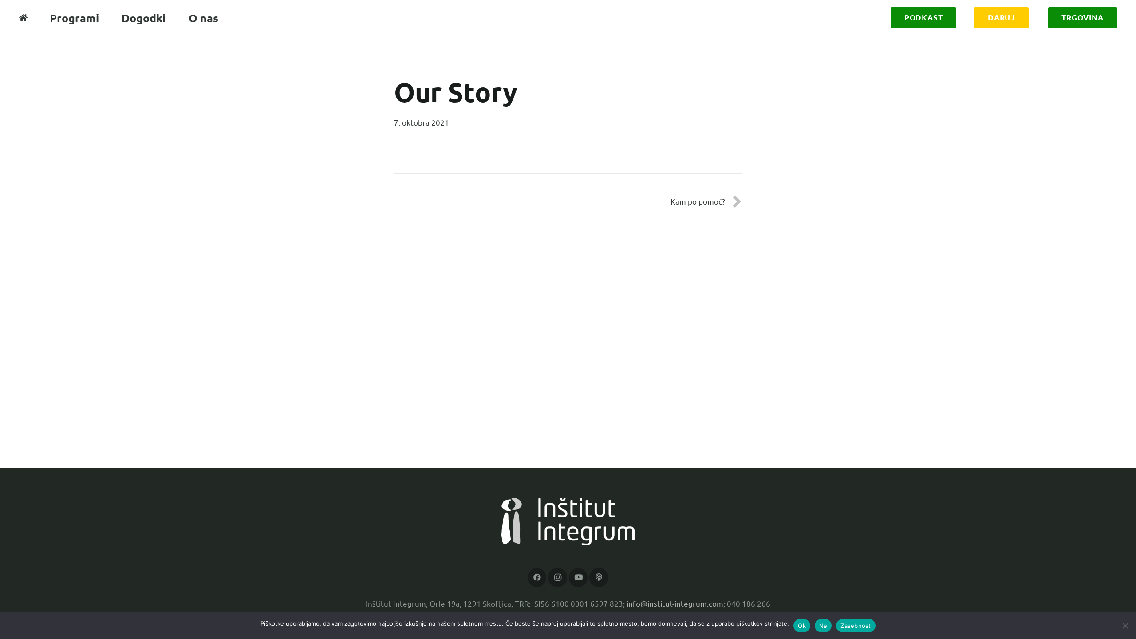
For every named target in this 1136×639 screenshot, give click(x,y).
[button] (950, 17)
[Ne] (1124, 625)
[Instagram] (557, 577)
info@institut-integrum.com (675, 603)
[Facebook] (537, 577)
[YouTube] (578, 577)
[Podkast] (598, 577)
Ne (823, 625)
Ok (802, 625)
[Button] (23, 17)
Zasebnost (855, 625)
